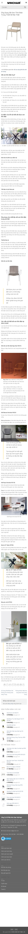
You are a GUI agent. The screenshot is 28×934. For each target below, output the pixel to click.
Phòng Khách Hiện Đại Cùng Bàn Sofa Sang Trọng (21, 692)
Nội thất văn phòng (6, 867)
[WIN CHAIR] (14, 2)
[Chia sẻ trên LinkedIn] (20, 685)
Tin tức (3, 880)
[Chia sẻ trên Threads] (12, 685)
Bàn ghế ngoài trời (5, 873)
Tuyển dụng (4, 883)
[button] (2, 2)
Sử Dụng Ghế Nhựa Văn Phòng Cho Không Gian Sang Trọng (7, 692)
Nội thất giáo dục (5, 870)
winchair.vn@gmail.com (12, 830)
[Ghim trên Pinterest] (18, 685)
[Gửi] (25, 7)
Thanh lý (3, 889)
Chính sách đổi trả (5, 859)
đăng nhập (10, 703)
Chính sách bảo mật (6, 848)
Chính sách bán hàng (6, 851)
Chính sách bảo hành (6, 857)
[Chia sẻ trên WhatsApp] (4, 685)
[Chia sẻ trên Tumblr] (23, 685)
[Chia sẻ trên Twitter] (10, 685)
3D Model (3, 886)
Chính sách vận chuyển (7, 854)
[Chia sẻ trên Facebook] (7, 685)
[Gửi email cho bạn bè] (15, 685)
